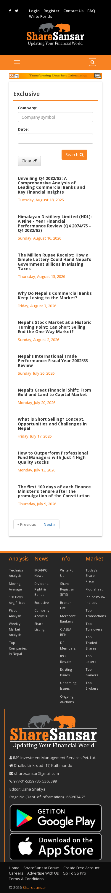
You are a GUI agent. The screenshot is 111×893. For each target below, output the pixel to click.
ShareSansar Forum (41, 867)
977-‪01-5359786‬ (27, 781)
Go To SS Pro (74, 873)
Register (51, 10)
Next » (50, 524)
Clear (27, 161)
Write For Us (40, 16)
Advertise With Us (43, 873)
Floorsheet (94, 589)
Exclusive (41, 602)
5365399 (49, 781)
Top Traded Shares (91, 642)
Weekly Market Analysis (15, 629)
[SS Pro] (55, 75)
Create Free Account (81, 867)
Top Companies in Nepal (18, 648)
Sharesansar (34, 887)
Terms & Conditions (26, 878)
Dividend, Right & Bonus (41, 589)
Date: (23, 129)
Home (14, 867)
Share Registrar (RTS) (67, 589)
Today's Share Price (91, 575)
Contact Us (73, 10)
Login (34, 10)
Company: (27, 107)
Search (72, 154)
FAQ (91, 10)
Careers (16, 873)
